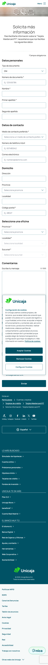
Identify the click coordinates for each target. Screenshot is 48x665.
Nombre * (6, 88)
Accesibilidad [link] (7, 645)
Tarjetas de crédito (13, 403)
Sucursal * (6, 249)
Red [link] (3, 639)
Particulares (7, 400)
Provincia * (6, 226)
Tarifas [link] (5, 606)
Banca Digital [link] (7, 532)
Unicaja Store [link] (7, 502)
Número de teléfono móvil (13, 143)
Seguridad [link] (6, 634)
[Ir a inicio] (9, 3)
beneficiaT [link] (6, 508)
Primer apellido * (9, 100)
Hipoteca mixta (8, 473)
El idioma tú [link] (7, 526)
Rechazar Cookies (24, 359)
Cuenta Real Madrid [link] (10, 514)
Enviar (24, 383)
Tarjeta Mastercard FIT (34, 403)
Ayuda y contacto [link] (9, 543)
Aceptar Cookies (24, 350)
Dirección (6, 173)
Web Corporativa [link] (9, 554)
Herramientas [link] (8, 549)
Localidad (6, 196)
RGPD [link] (4, 595)
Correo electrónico (10, 154)
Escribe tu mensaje (10, 268)
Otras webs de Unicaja (11, 659)
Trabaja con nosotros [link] (11, 651)
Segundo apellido (10, 111)
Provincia (6, 184)
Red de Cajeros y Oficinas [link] (12, 537)
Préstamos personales (11, 467)
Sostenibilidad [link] (8, 560)
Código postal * (9, 207)
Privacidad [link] (6, 628)
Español (24, 429)
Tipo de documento (10, 65)
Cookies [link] (5, 623)
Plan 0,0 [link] (5, 497)
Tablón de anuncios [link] (10, 612)
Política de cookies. (33, 341)
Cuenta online (8, 462)
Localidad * (7, 238)
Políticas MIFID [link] (8, 589)
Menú (39, 3)
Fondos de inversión (10, 484)
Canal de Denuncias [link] (10, 600)
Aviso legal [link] (6, 617)
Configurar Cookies (24, 367)
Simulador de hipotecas (12, 456)
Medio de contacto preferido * (15, 131)
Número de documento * (13, 77)
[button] (4, 417)
